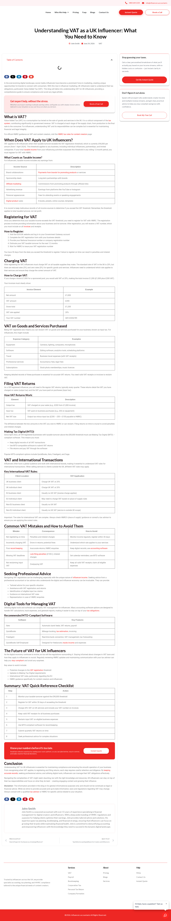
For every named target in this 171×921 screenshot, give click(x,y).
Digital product (12, 201)
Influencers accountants (80, 915)
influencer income (80, 577)
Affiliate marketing (13, 184)
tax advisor (34, 792)
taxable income (30, 150)
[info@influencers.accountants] (143, 3)
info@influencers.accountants (156, 3)
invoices (27, 226)
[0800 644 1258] (126, 3)
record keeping (16, 548)
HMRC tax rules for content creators (72, 134)
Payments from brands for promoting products (57, 172)
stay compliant (18, 660)
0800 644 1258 (134, 3)
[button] (112, 60)
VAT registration (36, 670)
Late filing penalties (38, 554)
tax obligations (93, 611)
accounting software (99, 548)
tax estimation (62, 631)
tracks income (68, 643)
